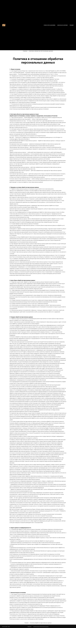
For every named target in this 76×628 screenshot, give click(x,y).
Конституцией (21, 82)
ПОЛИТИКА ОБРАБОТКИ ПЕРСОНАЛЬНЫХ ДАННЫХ (40, 626)
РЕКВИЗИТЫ (29, 626)
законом (47, 82)
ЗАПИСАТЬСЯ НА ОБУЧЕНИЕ (62, 25)
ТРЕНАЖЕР (72, 25)
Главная (25, 51)
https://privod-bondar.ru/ (31, 134)
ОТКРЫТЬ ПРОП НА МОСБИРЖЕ (49, 25)
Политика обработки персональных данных (41, 51)
